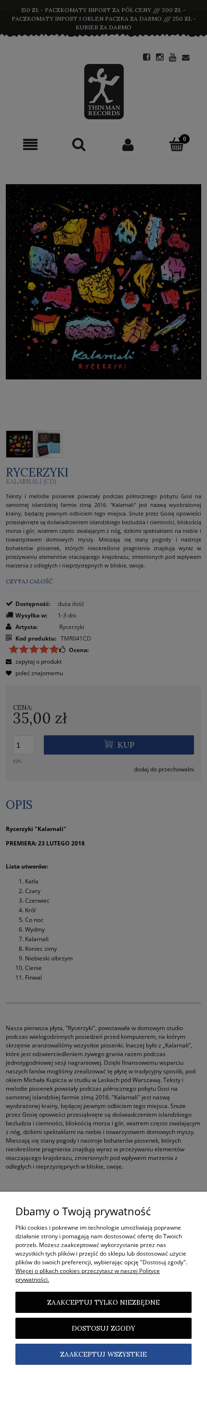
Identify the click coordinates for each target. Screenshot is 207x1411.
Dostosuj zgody (103, 1328)
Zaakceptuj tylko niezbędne (103, 1302)
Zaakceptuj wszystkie (103, 1354)
